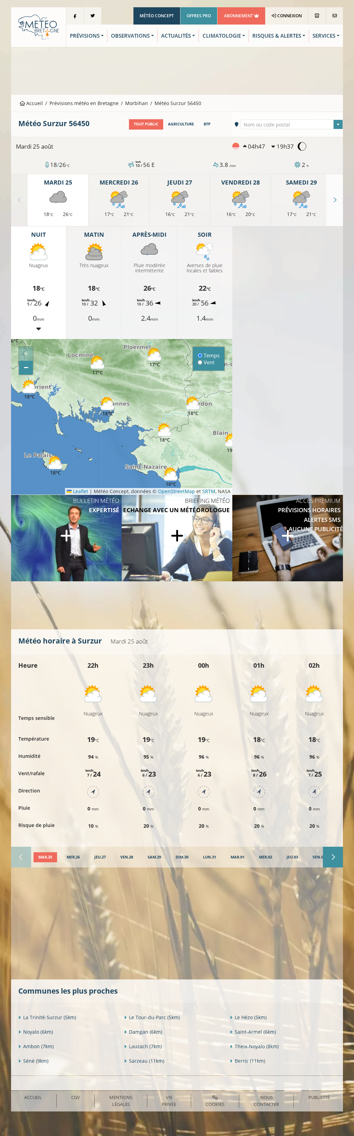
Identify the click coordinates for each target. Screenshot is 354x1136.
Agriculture (181, 124)
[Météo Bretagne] (38, 26)
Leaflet (80, 491)
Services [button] (324, 35)
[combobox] (292, 124)
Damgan (145, 1032)
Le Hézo (251, 1017)
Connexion (289, 16)
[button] (97, 365)
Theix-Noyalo (257, 1046)
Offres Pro (199, 16)
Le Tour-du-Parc (154, 1017)
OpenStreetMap (176, 491)
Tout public (146, 124)
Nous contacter (266, 1100)
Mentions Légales (120, 1100)
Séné (35, 1061)
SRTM (208, 491)
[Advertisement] (177, 70)
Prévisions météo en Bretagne (84, 103)
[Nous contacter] (334, 16)
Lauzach (145, 1046)
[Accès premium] (287, 538)
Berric (250, 1061)
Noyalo (38, 1032)
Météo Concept (157, 16)
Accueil (34, 103)
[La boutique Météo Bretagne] (317, 16)
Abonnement (239, 16)
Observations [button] (130, 35)
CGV (75, 1097)
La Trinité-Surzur (49, 1017)
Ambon (38, 1046)
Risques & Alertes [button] (276, 35)
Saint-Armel (255, 1032)
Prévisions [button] (85, 35)
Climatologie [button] (222, 35)
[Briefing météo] (177, 538)
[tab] (45, 857)
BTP (207, 124)
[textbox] (291, 125)
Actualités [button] (176, 35)
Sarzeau (146, 1061)
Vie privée (169, 1100)
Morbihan (136, 103)
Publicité (319, 1097)
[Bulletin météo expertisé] (66, 538)
